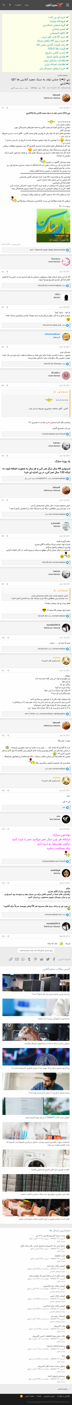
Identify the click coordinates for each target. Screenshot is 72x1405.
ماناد (58, 816)
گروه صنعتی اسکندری (54, 25)
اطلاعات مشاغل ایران (54, 61)
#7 (3, 500)
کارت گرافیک (60, 1255)
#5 (3, 385)
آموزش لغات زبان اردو (56, 1266)
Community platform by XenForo (48, 1402)
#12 (3, 735)
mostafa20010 (53, 625)
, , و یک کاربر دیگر (45, 478)
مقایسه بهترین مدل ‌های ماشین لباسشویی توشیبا (50, 1169)
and (54, 434)
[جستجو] (4, 5)
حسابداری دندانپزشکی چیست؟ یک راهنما (54, 1018)
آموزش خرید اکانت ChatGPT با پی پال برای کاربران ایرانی (47, 1117)
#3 (3, 307)
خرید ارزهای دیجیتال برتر (52, 69)
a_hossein (55, 523)
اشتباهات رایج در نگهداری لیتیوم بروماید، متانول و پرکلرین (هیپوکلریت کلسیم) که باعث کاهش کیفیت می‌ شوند (38, 1143)
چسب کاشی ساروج (55, 53)
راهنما (39, 1396)
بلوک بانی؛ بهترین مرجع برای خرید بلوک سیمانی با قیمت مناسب (45, 1194)
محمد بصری (13, 133)
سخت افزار (61, 1241)
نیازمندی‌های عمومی (57, 1271)
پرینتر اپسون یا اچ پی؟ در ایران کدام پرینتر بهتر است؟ (49, 1092)
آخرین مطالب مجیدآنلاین (56, 969)
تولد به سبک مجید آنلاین (19, 88)
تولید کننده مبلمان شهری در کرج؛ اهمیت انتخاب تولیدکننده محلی (44, 1219)
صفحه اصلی (29, 1396)
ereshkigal (55, 870)
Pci (63, 1356)
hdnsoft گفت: (62, 392)
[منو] (67, 5)
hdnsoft (64, 88)
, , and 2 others (45, 714)
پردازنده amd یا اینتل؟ (56, 1346)
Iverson (56, 443)
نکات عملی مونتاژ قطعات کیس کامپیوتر (48, 1336)
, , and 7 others (48, 250)
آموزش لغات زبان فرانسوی (54, 1286)
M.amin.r (56, 372)
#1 (3, 108)
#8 (3, 536)
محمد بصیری (51, 409)
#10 (3, 638)
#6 (3, 456)
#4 (3, 347)
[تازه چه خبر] (10, 5)
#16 (3, 936)
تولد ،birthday (36, 88)
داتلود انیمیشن (57, 33)
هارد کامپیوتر (59, 1326)
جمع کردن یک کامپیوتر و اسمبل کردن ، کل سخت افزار (42, 1245)
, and (52, 285)
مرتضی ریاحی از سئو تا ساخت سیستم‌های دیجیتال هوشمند (47, 1043)
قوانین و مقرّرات (63, 1396)
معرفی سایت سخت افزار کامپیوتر (51, 1366)
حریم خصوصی (49, 1396)
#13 (3, 790)
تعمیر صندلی (58, 29)
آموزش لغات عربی (57, 1296)
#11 (3, 670)
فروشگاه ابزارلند (57, 21)
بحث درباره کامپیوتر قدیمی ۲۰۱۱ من (50, 1235)
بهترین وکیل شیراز (55, 57)
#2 (3, 272)
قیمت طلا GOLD (56, 49)
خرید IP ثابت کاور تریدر (53, 37)
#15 (3, 883)
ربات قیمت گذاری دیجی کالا (50, 45)
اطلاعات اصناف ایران (55, 65)
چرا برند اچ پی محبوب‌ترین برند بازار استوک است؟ (51, 994)
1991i (57, 294)
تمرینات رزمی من (58, 1316)
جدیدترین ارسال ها (59, 1230)
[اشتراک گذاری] (7, 108)
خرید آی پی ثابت (56, 17)
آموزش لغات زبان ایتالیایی (54, 1306)
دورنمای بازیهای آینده (56, 1376)
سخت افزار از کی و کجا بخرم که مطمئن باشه (47, 1276)
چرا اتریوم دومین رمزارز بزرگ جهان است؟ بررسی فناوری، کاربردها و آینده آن (41, 1068)
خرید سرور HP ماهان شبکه (51, 41)
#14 (3, 829)
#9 (3, 584)
